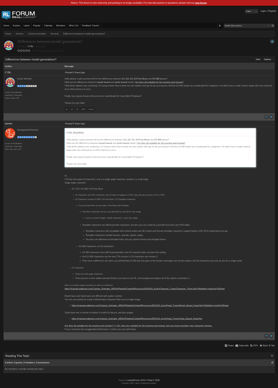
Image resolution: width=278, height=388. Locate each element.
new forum (201, 3)
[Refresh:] (272, 362)
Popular (36, 25)
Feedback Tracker (90, 25)
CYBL (30, 46)
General (54, 34)
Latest (27, 25)
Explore (16, 25)
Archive (19, 34)
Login (263, 11)
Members (60, 25)
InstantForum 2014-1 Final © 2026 (143, 380)
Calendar (48, 25)
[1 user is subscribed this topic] (272, 41)
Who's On (73, 25)
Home (6, 25)
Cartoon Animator (37, 34)
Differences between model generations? (84, 34)
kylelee (8, 123)
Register (272, 11)
